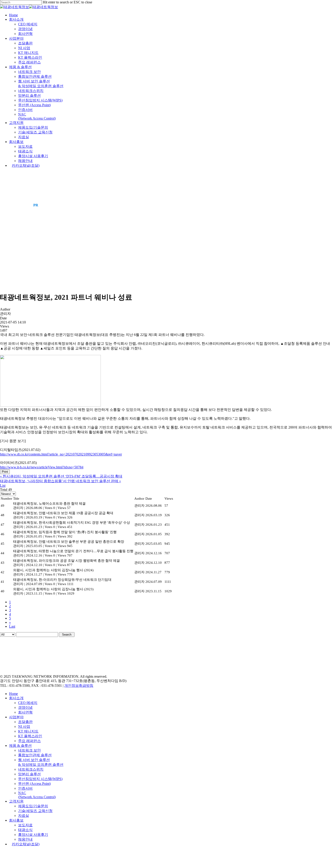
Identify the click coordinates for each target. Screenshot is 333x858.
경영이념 (25, 707)
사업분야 (16, 717)
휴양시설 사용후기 (33, 834)
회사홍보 (16, 820)
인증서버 (25, 788)
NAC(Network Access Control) (37, 795)
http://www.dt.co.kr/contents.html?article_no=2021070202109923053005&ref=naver (61, 454)
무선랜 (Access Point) (34, 784)
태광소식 (25, 830)
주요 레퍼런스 (29, 741)
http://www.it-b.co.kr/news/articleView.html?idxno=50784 (41, 467)
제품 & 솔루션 (20, 745)
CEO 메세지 (27, 703)
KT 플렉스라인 (30, 736)
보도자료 (25, 825)
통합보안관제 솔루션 (35, 755)
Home (13, 694)
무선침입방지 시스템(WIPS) (40, 779)
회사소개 (16, 698)
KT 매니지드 (28, 731)
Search (66, 634)
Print (5, 471)
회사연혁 (25, 712)
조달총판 (25, 722)
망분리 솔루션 (29, 774)
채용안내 (25, 839)
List (2, 485)
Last (12, 626)
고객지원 (16, 801)
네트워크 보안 (29, 750)
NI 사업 (24, 726)
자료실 (23, 815)
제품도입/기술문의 (33, 806)
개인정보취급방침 (78, 685)
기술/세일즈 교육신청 (35, 811)
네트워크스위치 (30, 769)
